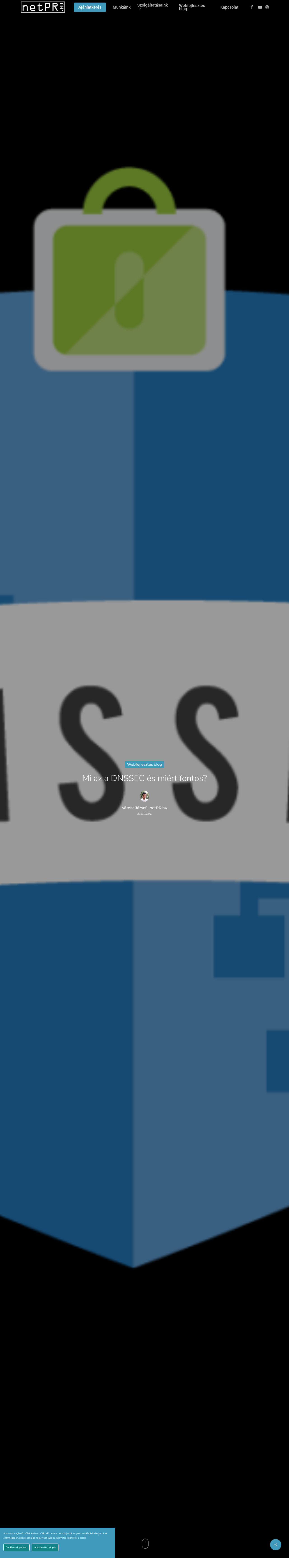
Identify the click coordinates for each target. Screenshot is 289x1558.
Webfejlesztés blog (144, 764)
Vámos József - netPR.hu (144, 808)
